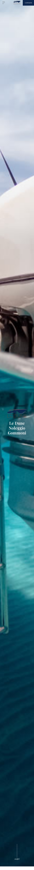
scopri (17, 859)
